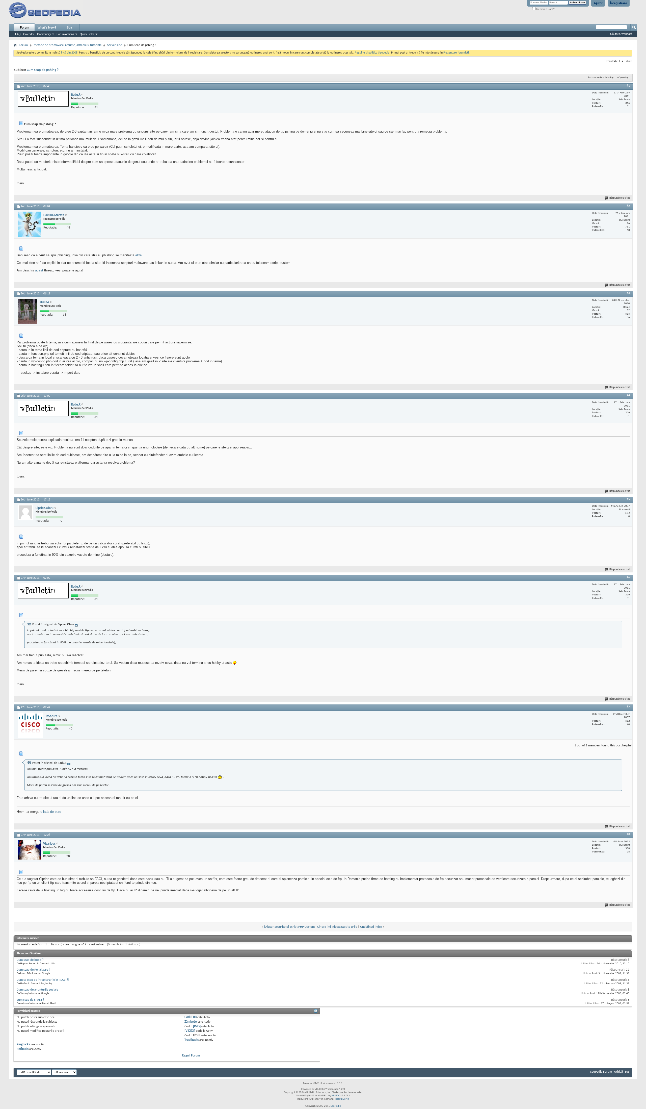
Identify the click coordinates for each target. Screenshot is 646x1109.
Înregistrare (618, 3)
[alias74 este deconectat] (27, 311)
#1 (628, 85)
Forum (24, 27)
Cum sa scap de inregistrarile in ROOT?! (43, 979)
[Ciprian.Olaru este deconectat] (25, 512)
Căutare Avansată (621, 33)
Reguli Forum (191, 1055)
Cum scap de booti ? (30, 960)
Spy (69, 27)
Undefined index (371, 926)
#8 (628, 834)
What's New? (47, 27)
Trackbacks (191, 1040)
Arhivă (618, 1071)
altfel (138, 255)
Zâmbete (190, 1021)
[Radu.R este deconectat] (43, 99)
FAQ (18, 34)
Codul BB (190, 1017)
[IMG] (197, 1026)
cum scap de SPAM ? (30, 999)
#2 (628, 206)
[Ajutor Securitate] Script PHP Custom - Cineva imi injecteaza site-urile (310, 926)
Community (44, 34)
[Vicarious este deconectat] (29, 850)
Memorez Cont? (545, 9)
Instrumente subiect (599, 77)
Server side (114, 45)
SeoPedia (336, 1106)
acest (39, 270)
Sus (627, 1071)
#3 (628, 293)
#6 (628, 577)
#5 (628, 499)
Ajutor (598, 3)
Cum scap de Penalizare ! (33, 969)
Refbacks (23, 1049)
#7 (628, 707)
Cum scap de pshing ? (43, 70)
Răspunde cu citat (619, 198)
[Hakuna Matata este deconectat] (29, 224)
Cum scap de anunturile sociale (37, 989)
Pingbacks (23, 1044)
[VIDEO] (189, 1030)
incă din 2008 (69, 52)
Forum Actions (65, 34)
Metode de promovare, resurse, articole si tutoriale (67, 45)
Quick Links (87, 34)
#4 (628, 395)
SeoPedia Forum (601, 1071)
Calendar (28, 34)
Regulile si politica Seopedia (372, 52)
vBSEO (335, 1095)
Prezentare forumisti (456, 52)
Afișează (621, 77)
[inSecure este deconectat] (30, 725)
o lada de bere (50, 812)
